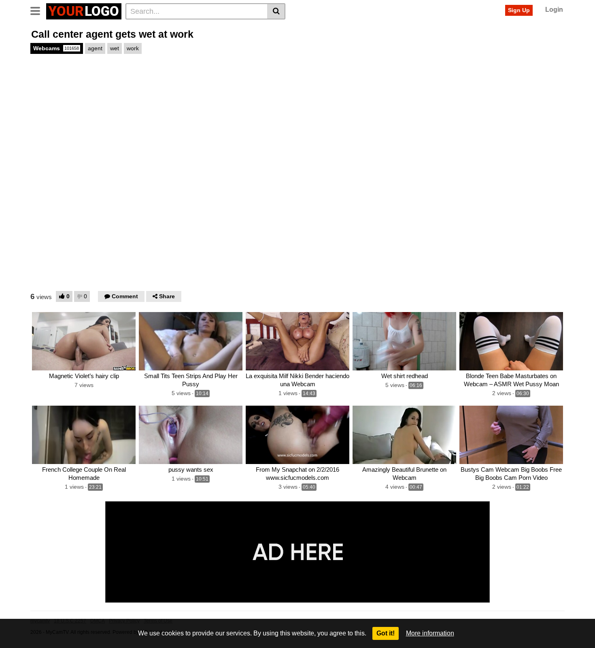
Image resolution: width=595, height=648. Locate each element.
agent (95, 48)
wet (114, 48)
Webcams (56, 48)
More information (430, 633)
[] (276, 11)
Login (554, 9)
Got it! (385, 633)
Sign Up (519, 10)
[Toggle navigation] (38, 10)
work (133, 48)
